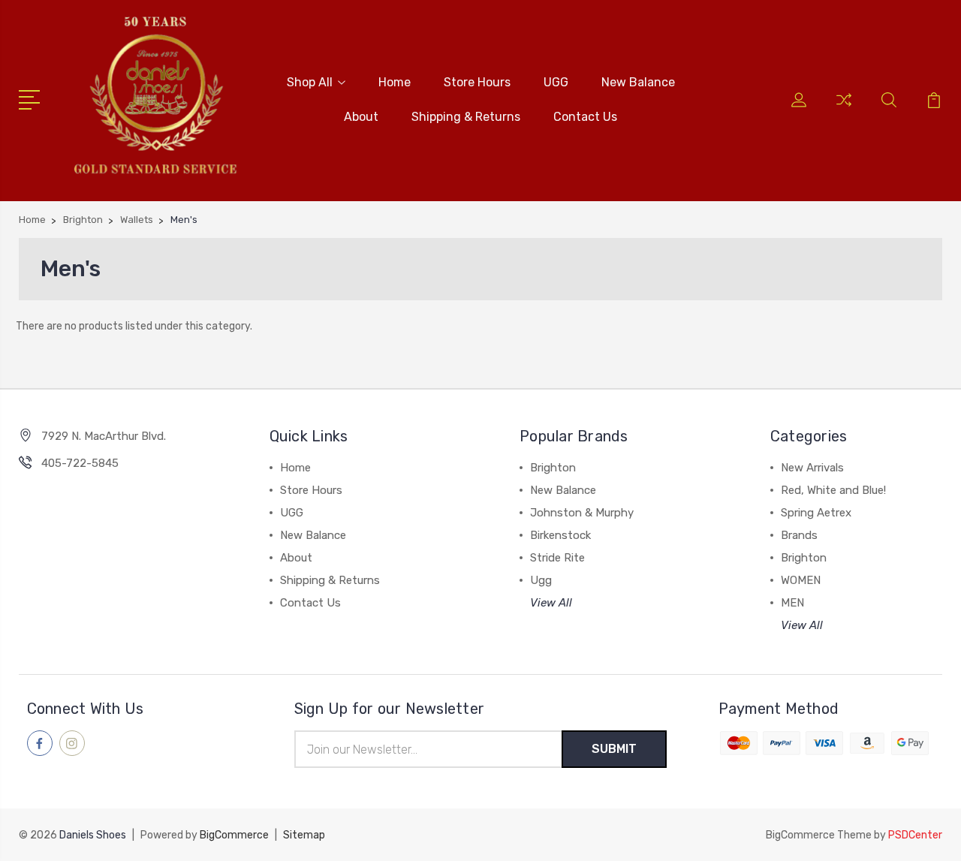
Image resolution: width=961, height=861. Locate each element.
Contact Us (585, 117)
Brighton (553, 467)
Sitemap (304, 835)
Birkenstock (560, 535)
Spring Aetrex (816, 512)
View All (551, 603)
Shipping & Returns (465, 117)
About (361, 117)
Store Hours (477, 82)
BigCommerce (234, 835)
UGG (556, 82)
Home (394, 82)
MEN (792, 603)
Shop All (310, 82)
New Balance (638, 82)
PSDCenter (915, 835)
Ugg (541, 580)
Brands (799, 535)
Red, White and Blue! (833, 490)
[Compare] (844, 109)
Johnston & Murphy (582, 512)
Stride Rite (557, 557)
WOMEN (801, 580)
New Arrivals (812, 467)
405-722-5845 (80, 463)
